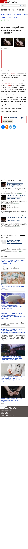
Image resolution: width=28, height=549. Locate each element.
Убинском (11, 73)
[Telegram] (10, 127)
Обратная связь (4, 412)
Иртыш (8, 85)
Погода (24, 14)
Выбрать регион (4, 413)
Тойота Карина (7, 83)
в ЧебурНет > (5, 20)
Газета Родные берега (16, 118)
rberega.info (6, 48)
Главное (4, 14)
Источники (17, 14)
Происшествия (6, 17)
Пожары (15, 17)
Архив (10, 14)
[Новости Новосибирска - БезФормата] (8, 2)
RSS (13, 415)
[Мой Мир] (14, 127)
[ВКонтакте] (3, 127)
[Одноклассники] (7, 127)
